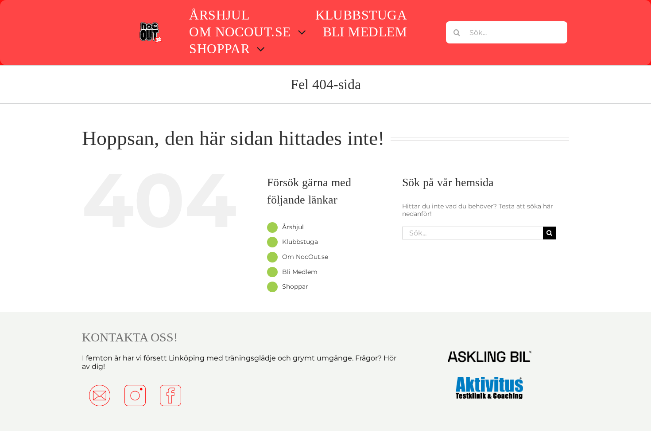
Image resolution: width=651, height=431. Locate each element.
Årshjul (293, 227)
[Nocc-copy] (150, 24)
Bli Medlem (300, 272)
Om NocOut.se (305, 257)
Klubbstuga (300, 242)
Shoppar (295, 286)
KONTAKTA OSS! (130, 337)
